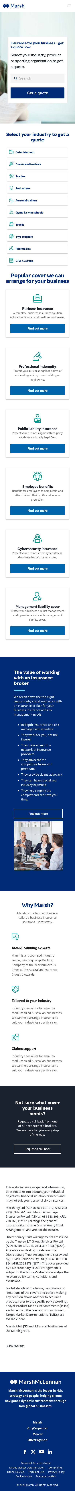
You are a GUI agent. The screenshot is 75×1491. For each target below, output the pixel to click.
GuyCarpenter (37, 1428)
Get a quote (37, 92)
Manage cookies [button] (46, 1476)
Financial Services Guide (36, 1463)
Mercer (38, 1434)
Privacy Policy (56, 1472)
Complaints (55, 1467)
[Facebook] (25, 1451)
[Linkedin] (50, 1451)
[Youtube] (41, 1451)
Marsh (37, 1422)
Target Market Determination (26, 1467)
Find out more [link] (38, 814)
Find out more (37, 328)
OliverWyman (38, 1440)
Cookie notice (24, 1476)
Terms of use (36, 1472)
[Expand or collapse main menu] (69, 6)
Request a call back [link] (37, 1149)
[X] (33, 1451)
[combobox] (37, 78)
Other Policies (15, 1472)
